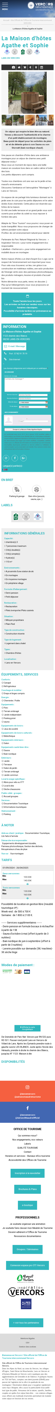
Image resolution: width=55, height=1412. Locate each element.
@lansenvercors (27, 1094)
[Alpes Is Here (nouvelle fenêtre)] (26, 1304)
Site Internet (14, 359)
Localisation (36, 67)
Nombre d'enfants (12, 398)
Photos (13, 67)
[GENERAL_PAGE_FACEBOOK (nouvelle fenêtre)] (16, 458)
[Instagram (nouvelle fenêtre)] (7, 458)
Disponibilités (41, 67)
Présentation (19, 67)
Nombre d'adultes (12, 394)
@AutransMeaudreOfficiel (27, 1118)
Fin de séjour (14, 406)
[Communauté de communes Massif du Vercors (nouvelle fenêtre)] (26, 1278)
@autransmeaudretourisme (28, 1097)
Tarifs (30, 67)
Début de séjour (13, 402)
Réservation (24, 67)
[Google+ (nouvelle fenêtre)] (24, 458)
